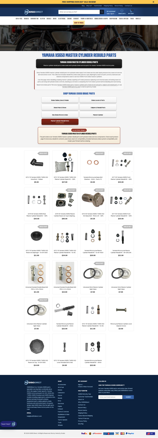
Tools (132, 18)
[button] (8, 424)
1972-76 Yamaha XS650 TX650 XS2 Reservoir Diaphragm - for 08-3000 (37, 251)
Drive (55, 18)
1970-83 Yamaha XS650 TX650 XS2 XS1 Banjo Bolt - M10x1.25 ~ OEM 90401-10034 (93, 215)
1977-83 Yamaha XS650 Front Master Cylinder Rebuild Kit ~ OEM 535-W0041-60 (121, 178)
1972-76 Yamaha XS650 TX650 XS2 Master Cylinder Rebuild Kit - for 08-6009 (93, 325)
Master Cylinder (98, 115)
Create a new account (85, 387)
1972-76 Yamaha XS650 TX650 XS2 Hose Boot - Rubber (37, 178)
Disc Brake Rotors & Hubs (60, 115)
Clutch (42, 18)
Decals (49, 18)
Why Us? (89, 5)
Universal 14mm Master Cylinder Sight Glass (37, 325)
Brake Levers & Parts (98, 100)
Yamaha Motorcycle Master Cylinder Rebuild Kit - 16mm (93, 361)
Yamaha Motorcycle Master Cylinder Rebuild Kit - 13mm (65, 325)
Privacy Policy (82, 421)
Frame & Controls (87, 18)
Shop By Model (79, 23)
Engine (69, 18)
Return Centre (82, 410)
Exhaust (76, 18)
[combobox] (150, 433)
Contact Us (128, 5)
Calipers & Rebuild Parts (98, 107)
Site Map (80, 424)
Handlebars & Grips (101, 18)
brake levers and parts (95, 85)
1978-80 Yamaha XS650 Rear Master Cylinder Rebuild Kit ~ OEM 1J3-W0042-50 (37, 215)
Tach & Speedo (123, 18)
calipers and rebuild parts (109, 85)
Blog (83, 5)
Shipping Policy (108, 5)
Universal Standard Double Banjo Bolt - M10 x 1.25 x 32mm (37, 288)
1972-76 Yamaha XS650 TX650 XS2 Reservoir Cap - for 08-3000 (37, 361)
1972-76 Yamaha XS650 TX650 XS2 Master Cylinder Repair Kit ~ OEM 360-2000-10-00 (65, 178)
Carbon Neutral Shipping (85, 416)
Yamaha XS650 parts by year (71, 87)
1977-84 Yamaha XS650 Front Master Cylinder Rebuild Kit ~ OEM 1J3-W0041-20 (121, 215)
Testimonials (98, 5)
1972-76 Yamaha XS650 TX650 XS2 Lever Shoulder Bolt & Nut (65, 361)
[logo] (33, 12)
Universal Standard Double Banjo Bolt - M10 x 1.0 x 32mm (65, 288)
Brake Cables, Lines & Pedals (60, 100)
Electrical (62, 18)
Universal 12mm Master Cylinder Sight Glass (121, 288)
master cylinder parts (81, 85)
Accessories (62, 384)
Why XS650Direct (83, 402)
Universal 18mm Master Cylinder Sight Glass (93, 288)
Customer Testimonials (85, 397)
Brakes (26, 18)
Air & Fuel (19, 18)
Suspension (113, 18)
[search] (102, 12)
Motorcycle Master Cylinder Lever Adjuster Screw (121, 325)
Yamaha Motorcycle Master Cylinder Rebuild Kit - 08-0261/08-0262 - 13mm (121, 252)
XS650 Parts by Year (84, 394)
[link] (37, 163)
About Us (81, 399)
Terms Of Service (83, 418)
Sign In (80, 384)
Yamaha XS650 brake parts (65, 85)
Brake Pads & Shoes (60, 107)
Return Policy (119, 5)
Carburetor (35, 18)
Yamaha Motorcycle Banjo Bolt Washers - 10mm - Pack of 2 (93, 178)
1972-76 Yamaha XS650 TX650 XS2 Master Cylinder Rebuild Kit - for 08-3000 (65, 252)
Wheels (138, 18)
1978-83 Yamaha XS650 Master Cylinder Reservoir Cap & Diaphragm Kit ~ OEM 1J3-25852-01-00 (65, 215)
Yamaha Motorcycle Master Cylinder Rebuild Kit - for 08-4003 (93, 251)
